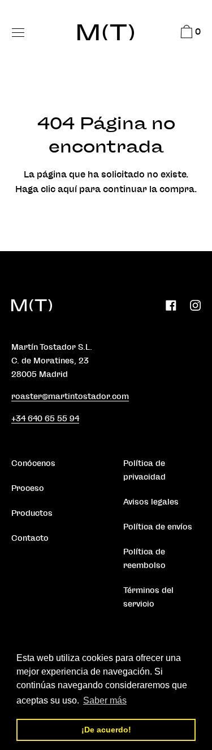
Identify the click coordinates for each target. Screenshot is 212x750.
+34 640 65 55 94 (45, 418)
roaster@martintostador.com (70, 396)
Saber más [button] (105, 700)
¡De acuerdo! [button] (106, 729)
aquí (67, 189)
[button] (189, 33)
